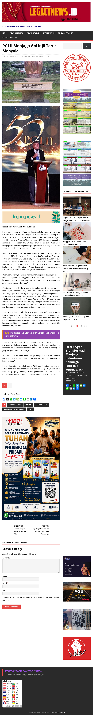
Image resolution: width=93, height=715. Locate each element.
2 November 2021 (12, 56)
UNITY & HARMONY (65, 33)
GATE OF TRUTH (48, 33)
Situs (4, 590)
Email (4, 583)
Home (4, 33)
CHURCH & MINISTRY (9, 38)
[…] (70, 536)
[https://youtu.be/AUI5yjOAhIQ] (87, 46)
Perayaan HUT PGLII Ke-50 (14, 409)
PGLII (31, 409)
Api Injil (28, 405)
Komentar (6, 558)
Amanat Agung (15, 405)
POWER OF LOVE (33, 33)
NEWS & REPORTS (16, 33)
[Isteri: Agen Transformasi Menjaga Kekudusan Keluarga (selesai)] (76, 332)
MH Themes (61, 713)
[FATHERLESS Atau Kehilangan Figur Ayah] (76, 414)
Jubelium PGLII (41, 405)
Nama (5, 576)
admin (24, 56)
